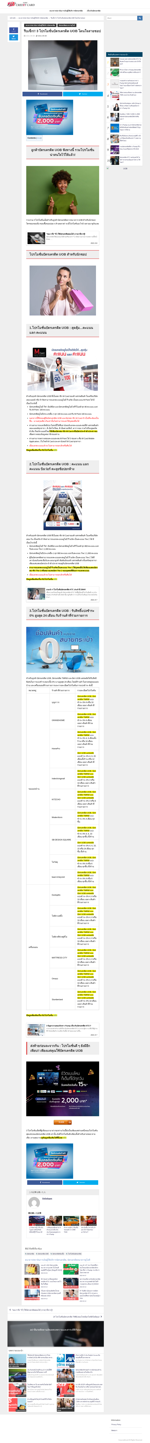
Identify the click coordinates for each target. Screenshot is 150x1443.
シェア (14, 31)
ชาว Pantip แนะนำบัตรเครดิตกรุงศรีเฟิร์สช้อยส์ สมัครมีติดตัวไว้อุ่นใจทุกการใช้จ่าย (130, 127)
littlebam (47, 1199)
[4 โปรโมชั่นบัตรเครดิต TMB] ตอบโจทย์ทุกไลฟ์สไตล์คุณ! (76, 1317)
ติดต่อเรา (114, 1430)
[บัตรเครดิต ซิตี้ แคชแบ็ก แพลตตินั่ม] (49, 117)
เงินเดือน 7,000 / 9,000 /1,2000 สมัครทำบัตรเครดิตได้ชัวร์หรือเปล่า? (130, 116)
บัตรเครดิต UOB (43, 1254)
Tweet (14, 38)
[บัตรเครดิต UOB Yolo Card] (62, 1088)
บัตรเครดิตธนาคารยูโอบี (67, 25)
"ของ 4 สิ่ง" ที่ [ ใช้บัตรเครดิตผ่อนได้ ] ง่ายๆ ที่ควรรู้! (32, 1310)
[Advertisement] (124, 36)
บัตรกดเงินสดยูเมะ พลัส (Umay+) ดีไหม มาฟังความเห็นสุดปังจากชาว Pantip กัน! (130, 106)
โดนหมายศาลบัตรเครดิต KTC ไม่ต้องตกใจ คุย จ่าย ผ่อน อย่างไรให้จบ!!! (130, 61)
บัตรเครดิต (30, 1254)
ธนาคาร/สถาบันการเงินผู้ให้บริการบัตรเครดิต (40, 25)
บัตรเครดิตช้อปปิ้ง (58, 1254)
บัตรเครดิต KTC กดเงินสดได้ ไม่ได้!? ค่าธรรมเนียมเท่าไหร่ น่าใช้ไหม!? (130, 160)
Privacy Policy (116, 1424)
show (39, 138)
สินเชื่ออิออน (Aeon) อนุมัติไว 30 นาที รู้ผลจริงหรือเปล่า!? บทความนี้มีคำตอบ (130, 138)
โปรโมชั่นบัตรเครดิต (74, 1254)
